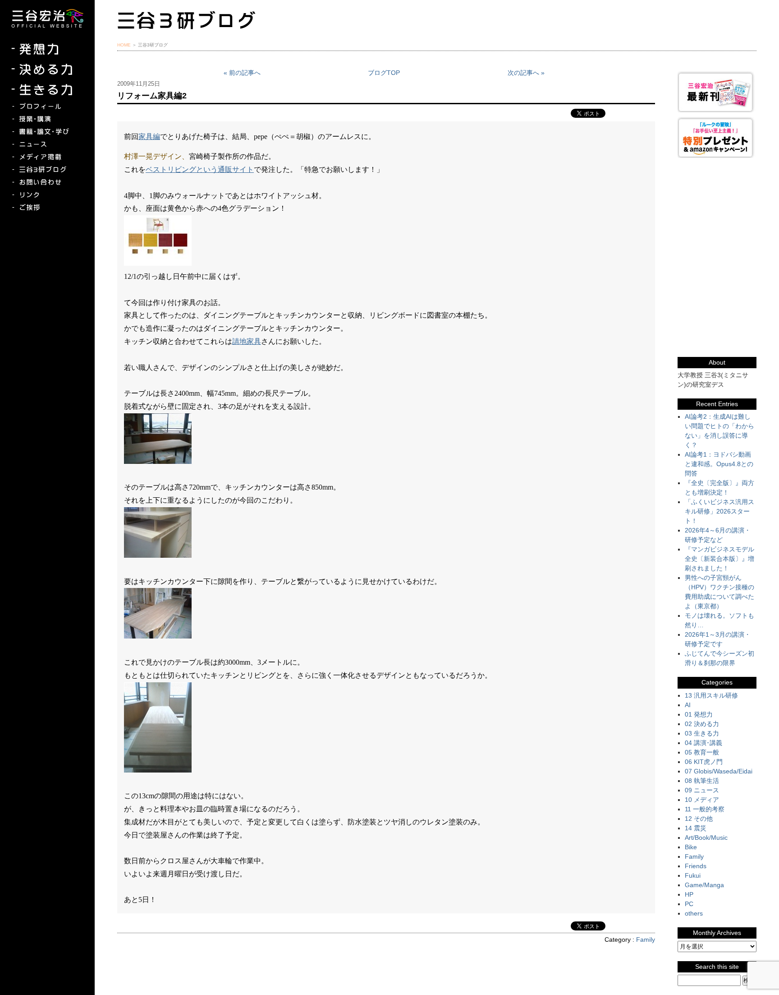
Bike (691, 847)
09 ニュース (702, 790)
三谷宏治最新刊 (717, 91)
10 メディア (702, 799)
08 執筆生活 (702, 780)
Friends (695, 866)
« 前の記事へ (242, 72)
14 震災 (695, 828)
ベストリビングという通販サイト (200, 169)
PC (689, 903)
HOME (124, 44)
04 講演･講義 (703, 742)
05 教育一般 (702, 752)
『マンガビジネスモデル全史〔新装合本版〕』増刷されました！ (719, 559)
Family (645, 939)
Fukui (693, 875)
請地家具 (246, 341)
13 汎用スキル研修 (711, 695)
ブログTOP (384, 72)
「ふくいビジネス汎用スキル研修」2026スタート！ (719, 511)
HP (689, 894)
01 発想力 (699, 714)
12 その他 (699, 818)
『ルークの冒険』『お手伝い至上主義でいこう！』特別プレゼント (717, 137)
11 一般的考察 (704, 809)
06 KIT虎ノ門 (704, 761)
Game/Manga (704, 885)
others (694, 913)
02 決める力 (702, 723)
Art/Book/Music (706, 837)
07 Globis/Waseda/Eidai (718, 771)
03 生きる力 (702, 733)
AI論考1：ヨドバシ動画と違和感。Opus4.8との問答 (719, 464)
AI (688, 704)
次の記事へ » (526, 72)
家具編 (149, 136)
